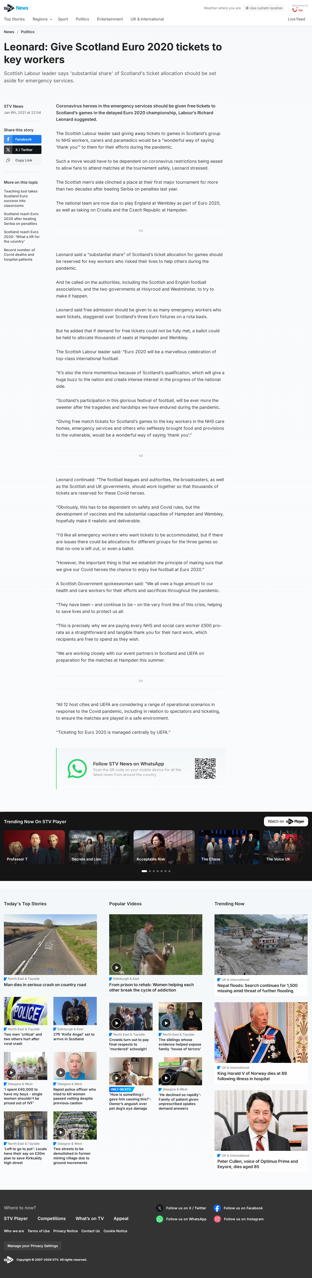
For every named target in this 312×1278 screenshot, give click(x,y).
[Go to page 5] (162, 871)
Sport (63, 19)
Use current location (266, 8)
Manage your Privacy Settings (33, 1246)
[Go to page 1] (144, 871)
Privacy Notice (65, 1231)
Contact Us (90, 1231)
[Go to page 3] (154, 871)
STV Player (16, 1218)
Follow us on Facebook (243, 1208)
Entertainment (110, 19)
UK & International (147, 19)
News (9, 31)
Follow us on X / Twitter (186, 1208)
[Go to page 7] (169, 871)
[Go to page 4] (158, 871)
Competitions (52, 1218)
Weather (210, 8)
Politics (82, 19)
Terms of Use (39, 1231)
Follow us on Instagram (244, 1219)
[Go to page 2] (150, 871)
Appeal (121, 1218)
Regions (40, 19)
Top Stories (14, 19)
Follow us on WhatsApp (186, 1219)
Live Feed (296, 19)
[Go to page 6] (165, 871)
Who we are (14, 1231)
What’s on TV (90, 1218)
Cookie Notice (115, 1231)
